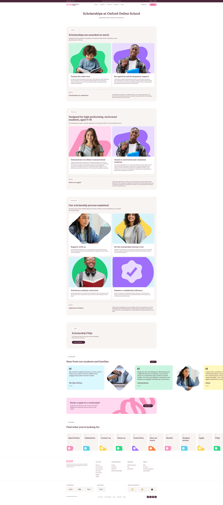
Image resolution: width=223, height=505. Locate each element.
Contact (151, 1)
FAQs (144, 465)
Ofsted (97, 476)
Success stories (99, 469)
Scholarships (130, 469)
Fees (128, 467)
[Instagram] (153, 497)
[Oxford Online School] (72, 5)
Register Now (118, 1)
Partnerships (119, 496)
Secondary (114, 467)
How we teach (99, 467)
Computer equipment (148, 469)
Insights (155, 1)
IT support (145, 467)
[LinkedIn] (156, 497)
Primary (113, 465)
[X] (150, 497)
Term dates (98, 470)
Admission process (131, 465)
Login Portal (68, 1)
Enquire (153, 4)
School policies (146, 470)
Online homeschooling (116, 470)
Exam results (99, 472)
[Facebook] (148, 497)
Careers (114, 496)
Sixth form (113, 469)
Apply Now (144, 4)
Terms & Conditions (107, 496)
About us (98, 465)
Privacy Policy (100, 496)
